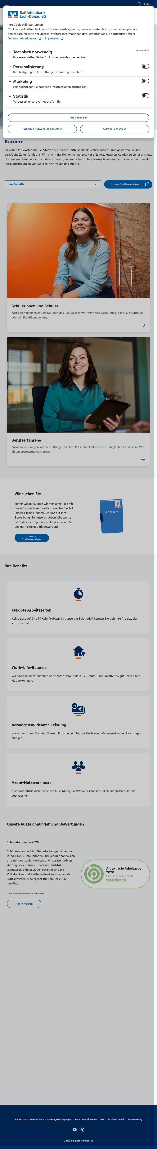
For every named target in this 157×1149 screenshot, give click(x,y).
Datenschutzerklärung (23, 38)
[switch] (145, 66)
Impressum (52, 38)
